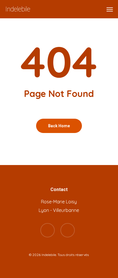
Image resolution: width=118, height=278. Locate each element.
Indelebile (17, 9)
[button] (110, 9)
